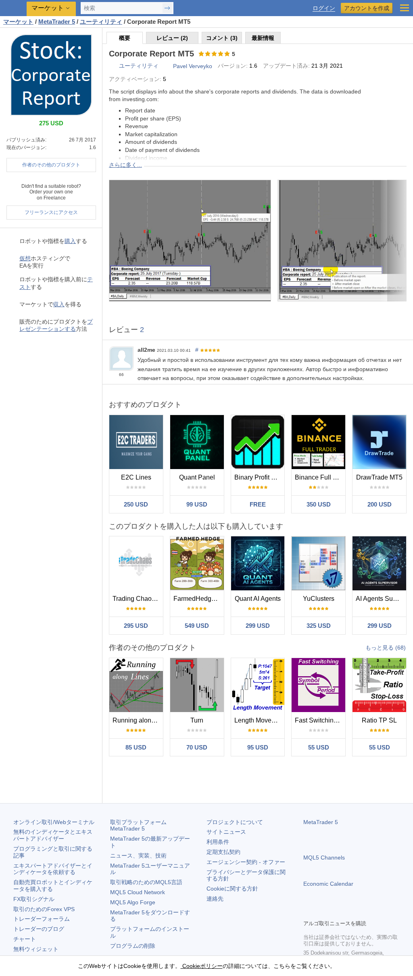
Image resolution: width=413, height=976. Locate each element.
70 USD (196, 747)
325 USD (319, 625)
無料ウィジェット (35, 949)
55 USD (318, 747)
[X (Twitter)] (334, 912)
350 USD (319, 504)
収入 (59, 304)
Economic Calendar (328, 883)
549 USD (197, 625)
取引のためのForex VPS (44, 909)
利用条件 (217, 842)
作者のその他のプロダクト (51, 165)
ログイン (324, 8)
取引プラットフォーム (141, 825)
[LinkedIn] (360, 912)
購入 (70, 241)
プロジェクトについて (234, 822)
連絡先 (214, 898)
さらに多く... (125, 165)
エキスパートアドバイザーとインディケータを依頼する (52, 869)
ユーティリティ (139, 65)
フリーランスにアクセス (51, 212)
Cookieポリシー (202, 966)
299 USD (258, 625)
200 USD (379, 504)
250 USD (136, 504)
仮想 (25, 258)
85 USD (135, 747)
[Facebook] (308, 912)
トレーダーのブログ (38, 929)
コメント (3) (222, 38)
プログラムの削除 (132, 946)
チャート (24, 939)
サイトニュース (226, 832)
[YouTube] (347, 912)
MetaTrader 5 (320, 822)
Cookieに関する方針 (232, 888)
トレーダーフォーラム (41, 919)
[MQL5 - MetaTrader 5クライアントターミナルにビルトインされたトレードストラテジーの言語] (14, 8)
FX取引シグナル (33, 899)
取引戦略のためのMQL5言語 (146, 882)
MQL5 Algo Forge (132, 902)
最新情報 (263, 38)
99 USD (196, 504)
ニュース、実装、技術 (138, 855)
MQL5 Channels (324, 857)
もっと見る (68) (385, 647)
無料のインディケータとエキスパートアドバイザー (52, 835)
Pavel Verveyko (192, 66)
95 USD (257, 747)
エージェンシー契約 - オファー (245, 862)
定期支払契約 (223, 852)
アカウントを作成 (366, 8)
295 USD (136, 625)
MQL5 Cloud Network (137, 892)
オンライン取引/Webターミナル (53, 822)
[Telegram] (321, 912)
